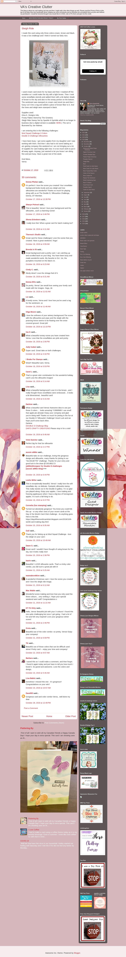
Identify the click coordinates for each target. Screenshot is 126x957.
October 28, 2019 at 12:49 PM (38, 703)
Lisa (28, 387)
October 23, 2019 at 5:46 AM (38, 673)
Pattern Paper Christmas (89, 157)
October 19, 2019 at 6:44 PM (38, 475)
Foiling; (82, 251)
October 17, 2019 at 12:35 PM (38, 199)
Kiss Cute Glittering (85, 257)
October (86, 146)
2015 (83, 221)
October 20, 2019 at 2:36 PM (38, 555)
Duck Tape (83, 249)
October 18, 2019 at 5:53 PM (38, 366)
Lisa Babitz (31, 678)
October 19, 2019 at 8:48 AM (38, 434)
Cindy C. (29, 270)
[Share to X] (49, 170)
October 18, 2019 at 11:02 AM (38, 292)
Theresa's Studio (33, 235)
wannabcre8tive (33, 576)
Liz (27, 297)
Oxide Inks (83, 262)
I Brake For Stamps (34, 359)
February (86, 209)
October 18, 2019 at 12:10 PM (38, 327)
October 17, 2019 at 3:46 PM (38, 214)
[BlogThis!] (47, 170)
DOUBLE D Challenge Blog (37, 426)
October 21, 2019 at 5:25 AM (38, 570)
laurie (28, 561)
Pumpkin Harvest (87, 159)
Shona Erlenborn (33, 220)
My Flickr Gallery (61, 18)
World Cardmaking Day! (89, 180)
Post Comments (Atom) (54, 723)
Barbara (29, 658)
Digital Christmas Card (89, 152)
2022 (83, 132)
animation (82, 238)
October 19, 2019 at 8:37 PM (38, 500)
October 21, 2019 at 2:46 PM (38, 623)
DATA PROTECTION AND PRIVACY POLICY (41, 18)
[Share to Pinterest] (52, 170)
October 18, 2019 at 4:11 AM (38, 229)
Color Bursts (83, 246)
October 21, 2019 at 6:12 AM (38, 585)
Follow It (93, 71)
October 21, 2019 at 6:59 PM (38, 638)
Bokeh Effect (83, 243)
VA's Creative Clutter (36, 7)
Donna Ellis (31, 282)
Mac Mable (30, 591)
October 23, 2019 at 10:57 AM (38, 688)
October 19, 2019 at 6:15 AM (38, 399)
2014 (83, 223)
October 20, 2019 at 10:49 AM (38, 540)
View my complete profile (87, 115)
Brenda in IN (31, 249)
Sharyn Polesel (32, 205)
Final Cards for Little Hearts (90, 166)
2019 (83, 139)
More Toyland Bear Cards (90, 171)
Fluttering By (26, 728)
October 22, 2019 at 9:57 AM (38, 653)
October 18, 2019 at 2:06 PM (38, 342)
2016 (83, 219)
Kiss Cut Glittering (85, 254)
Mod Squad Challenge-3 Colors (34, 133)
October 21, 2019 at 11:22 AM (38, 603)
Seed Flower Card (88, 185)
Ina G (28, 332)
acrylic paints (83, 232)
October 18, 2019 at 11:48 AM (38, 307)
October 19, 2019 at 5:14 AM (38, 381)
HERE (58, 123)
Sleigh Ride (86, 161)
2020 (83, 137)
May (85, 202)
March (85, 206)
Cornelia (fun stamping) (36, 505)
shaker (82, 265)
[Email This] (45, 170)
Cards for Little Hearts (89, 189)
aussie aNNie (31, 452)
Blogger (77, 953)
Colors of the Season (88, 173)
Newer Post (27, 716)
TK (27, 643)
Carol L (29, 372)
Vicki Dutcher (32, 440)
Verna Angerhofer (94, 103)
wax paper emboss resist (87, 270)
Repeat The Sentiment (89, 178)
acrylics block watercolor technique (89, 235)
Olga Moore (31, 312)
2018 (83, 214)
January (86, 211)
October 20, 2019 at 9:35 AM (38, 525)
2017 (83, 216)
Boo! (84, 164)
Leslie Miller (31, 480)
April (85, 204)
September (87, 192)
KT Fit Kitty (31, 608)
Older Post (70, 716)
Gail (27, 531)
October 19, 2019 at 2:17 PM (38, 447)
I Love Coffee (33, 830)
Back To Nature (87, 182)
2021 (83, 135)
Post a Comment (31, 708)
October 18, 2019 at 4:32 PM (38, 354)
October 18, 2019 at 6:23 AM (38, 264)
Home (23, 18)
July (85, 197)
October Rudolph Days (89, 154)
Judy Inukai (31, 347)
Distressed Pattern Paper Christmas (90, 149)
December (86, 141)
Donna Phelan (32, 182)
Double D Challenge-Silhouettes (35, 136)
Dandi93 (29, 693)
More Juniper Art (87, 175)
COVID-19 (24, 841)
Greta (28, 628)
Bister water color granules (87, 240)
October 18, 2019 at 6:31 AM (38, 277)
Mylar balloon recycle (86, 260)
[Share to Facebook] (50, 170)
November (86, 144)
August (86, 195)
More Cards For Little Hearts (90, 168)
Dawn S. (29, 546)
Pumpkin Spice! (87, 187)
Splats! (82, 268)
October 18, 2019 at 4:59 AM (38, 244)
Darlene (29, 404)
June (85, 199)
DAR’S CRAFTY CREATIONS (38, 428)
